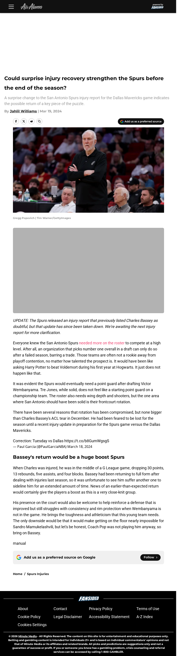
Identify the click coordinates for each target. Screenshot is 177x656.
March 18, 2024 (79, 446)
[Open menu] (11, 6)
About (23, 608)
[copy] (39, 121)
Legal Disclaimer (68, 616)
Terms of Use (147, 608)
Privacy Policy (100, 608)
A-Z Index (144, 616)
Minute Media (27, 636)
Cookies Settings (32, 624)
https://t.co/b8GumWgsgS (86, 441)
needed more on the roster (102, 343)
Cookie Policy (29, 616)
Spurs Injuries (38, 574)
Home (17, 574)
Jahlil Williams (23, 111)
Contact (60, 608)
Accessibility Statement (109, 616)
